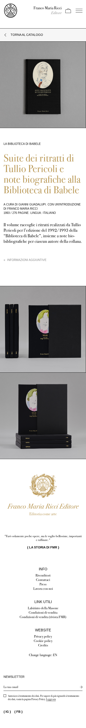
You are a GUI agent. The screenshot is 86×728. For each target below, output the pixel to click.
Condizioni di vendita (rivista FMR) (43, 617)
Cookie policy (43, 641)
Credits (43, 645)
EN (55, 655)
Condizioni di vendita (43, 612)
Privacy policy (43, 636)
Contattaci (43, 580)
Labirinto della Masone (43, 608)
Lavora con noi (43, 588)
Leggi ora (51, 699)
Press (43, 584)
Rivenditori (43, 575)
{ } (43, 547)
